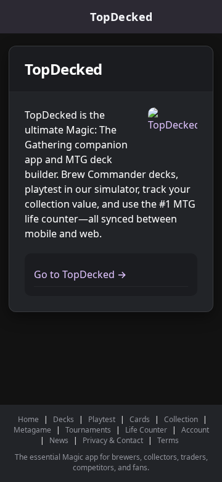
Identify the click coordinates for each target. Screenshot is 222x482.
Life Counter (146, 430)
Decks (63, 419)
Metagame (32, 430)
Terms (168, 440)
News (58, 440)
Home (28, 419)
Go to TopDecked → (80, 274)
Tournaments (88, 430)
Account (195, 430)
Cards (140, 419)
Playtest (101, 419)
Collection (181, 419)
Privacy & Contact (113, 440)
